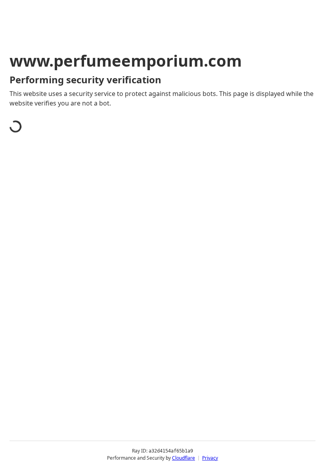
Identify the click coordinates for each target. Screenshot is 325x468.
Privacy (210, 458)
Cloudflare (183, 458)
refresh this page (169, 221)
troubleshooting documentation (67, 243)
